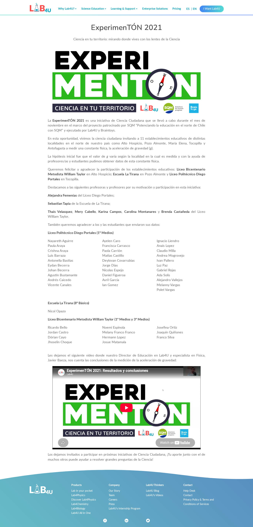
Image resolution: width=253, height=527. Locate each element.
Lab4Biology (78, 508)
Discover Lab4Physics (83, 499)
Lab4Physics (78, 495)
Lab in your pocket (82, 490)
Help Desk (189, 490)
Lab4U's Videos (154, 495)
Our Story (114, 490)
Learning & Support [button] (123, 8)
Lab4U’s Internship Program (124, 508)
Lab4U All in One (81, 513)
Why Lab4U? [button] (66, 8)
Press (112, 504)
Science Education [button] (92, 8)
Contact (187, 495)
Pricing (176, 8)
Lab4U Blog (152, 490)
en (195, 9)
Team (112, 495)
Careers (113, 499)
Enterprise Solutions (155, 8)
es (188, 9)
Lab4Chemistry (79, 504)
